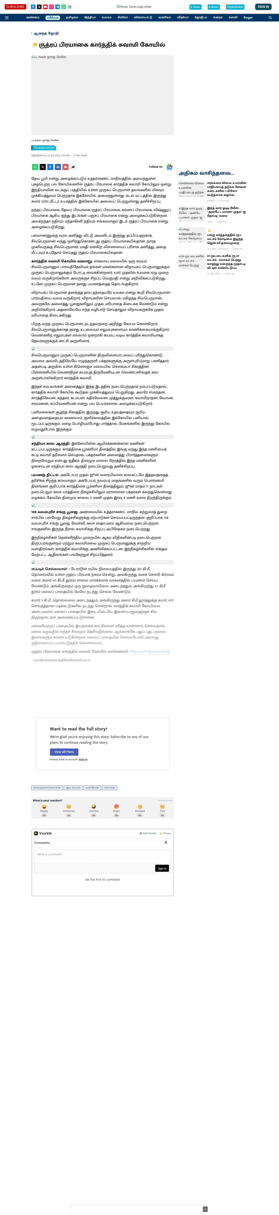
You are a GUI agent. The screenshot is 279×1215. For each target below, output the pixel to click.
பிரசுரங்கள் (235, 7)
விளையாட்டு (143, 17)
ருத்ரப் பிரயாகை (73, 787)
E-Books (214, 7)
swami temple (109, 787)
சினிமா (123, 17)
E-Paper (195, 7)
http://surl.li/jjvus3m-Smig (150, 651)
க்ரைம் (218, 17)
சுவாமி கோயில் (92, 787)
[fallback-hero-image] (192, 188)
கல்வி (233, 17)
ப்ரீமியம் (52, 18)
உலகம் (107, 17)
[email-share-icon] (65, 169)
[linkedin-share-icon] (58, 169)
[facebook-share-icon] (50, 169)
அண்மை (32, 17)
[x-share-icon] (43, 169)
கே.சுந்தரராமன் (44, 147)
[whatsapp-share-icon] (35, 169)
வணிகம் (164, 17)
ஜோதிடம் (201, 17)
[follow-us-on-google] (169, 167)
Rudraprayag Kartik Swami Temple (47, 787)
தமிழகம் (72, 17)
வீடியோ (182, 17)
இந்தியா (90, 17)
